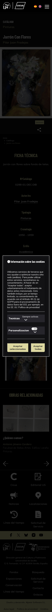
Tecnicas (14, 318)
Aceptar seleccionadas (18, 348)
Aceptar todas (38, 348)
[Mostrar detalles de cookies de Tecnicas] (26, 319)
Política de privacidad (29, 307)
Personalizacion (19, 330)
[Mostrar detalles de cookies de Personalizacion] (35, 332)
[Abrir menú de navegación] (47, 6)
